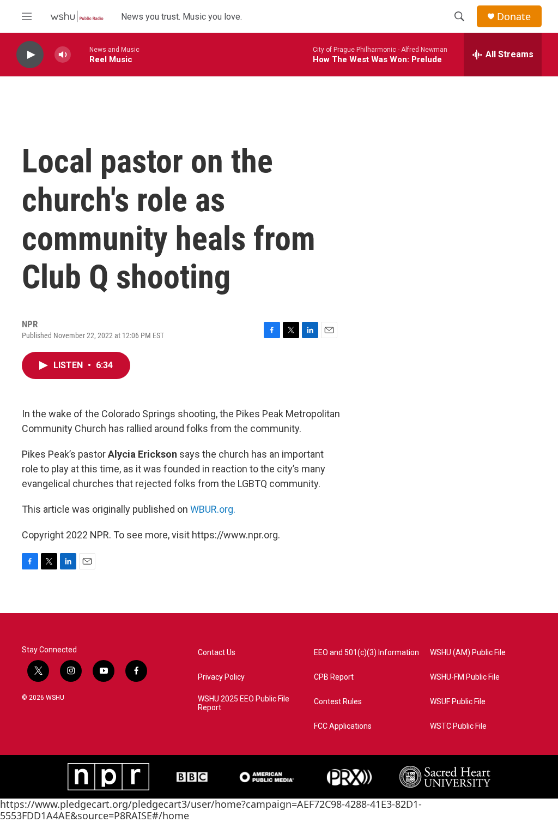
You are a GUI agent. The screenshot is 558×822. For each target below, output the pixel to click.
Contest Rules (338, 702)
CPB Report (334, 677)
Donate (514, 16)
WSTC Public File (458, 726)
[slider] (80, 54)
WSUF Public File (458, 702)
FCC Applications (343, 726)
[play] (30, 55)
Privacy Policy (221, 677)
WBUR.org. (212, 509)
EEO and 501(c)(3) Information (366, 653)
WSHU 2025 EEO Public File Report (243, 703)
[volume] (62, 55)
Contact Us (216, 653)
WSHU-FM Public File (465, 677)
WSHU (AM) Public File (468, 653)
